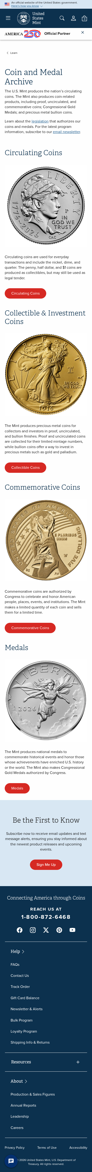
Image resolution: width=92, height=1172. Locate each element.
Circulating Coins (25, 293)
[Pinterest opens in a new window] (59, 930)
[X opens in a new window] (46, 930)
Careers (17, 1127)
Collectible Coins (25, 467)
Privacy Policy (15, 1147)
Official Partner (55, 33)
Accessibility (78, 1147)
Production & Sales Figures (33, 1094)
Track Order (20, 986)
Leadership (20, 1116)
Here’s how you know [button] (25, 6)
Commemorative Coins (30, 628)
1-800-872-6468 (46, 917)
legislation (40, 121)
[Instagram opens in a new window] (33, 930)
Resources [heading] (21, 1062)
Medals (17, 788)
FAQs (15, 964)
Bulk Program (22, 1020)
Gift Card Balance (25, 998)
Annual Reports (23, 1105)
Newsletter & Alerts (26, 1009)
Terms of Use (47, 1147)
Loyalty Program (24, 1031)
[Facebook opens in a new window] (19, 930)
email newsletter (66, 131)
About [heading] (17, 1081)
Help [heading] (16, 951)
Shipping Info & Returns (30, 1042)
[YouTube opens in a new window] (72, 930)
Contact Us (20, 975)
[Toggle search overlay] (62, 18)
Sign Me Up (46, 864)
